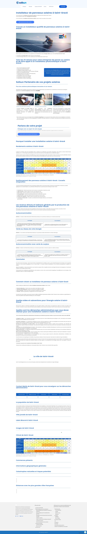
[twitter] (16, 516)
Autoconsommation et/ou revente (42, 521)
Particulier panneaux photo (59, 525)
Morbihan (57, 516)
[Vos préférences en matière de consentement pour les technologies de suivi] (85, 532)
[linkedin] (23, 516)
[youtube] (21, 516)
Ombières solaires (39, 517)
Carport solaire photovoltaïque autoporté (43, 519)
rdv (55, 520)
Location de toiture (39, 520)
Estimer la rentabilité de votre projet (61, 526)
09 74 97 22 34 (51, 6)
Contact (45, 6)
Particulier (30, 6)
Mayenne (57, 514)
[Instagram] (18, 516)
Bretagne (56, 515)
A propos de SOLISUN (38, 6)
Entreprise (24, 6)
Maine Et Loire (57, 512)
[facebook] (19, 516)
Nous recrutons (39, 525)
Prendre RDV (63, 6)
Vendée (56, 511)
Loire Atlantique (58, 510)
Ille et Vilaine (57, 518)
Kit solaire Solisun (58, 519)
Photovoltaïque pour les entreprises (41, 509)
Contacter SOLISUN (38, 523)
